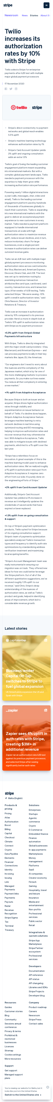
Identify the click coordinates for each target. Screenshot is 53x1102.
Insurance (34, 897)
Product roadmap (38, 1007)
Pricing (8, 813)
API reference (36, 974)
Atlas (7, 817)
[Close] (47, 1087)
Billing (7, 829)
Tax (7, 921)
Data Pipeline (11, 853)
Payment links (12, 893)
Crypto (8, 849)
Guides (8, 1007)
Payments (10, 897)
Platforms (34, 865)
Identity (9, 869)
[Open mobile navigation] (46, 5)
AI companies (36, 873)
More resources (13, 1058)
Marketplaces (36, 853)
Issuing (8, 877)
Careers (33, 1011)
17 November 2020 (14, 83)
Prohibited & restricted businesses (11, 1039)
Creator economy (38, 877)
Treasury (9, 929)
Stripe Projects (36, 991)
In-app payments (37, 849)
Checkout (10, 837)
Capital (8, 833)
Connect (9, 845)
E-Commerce (35, 829)
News (25, 15)
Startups (33, 813)
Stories (34, 15)
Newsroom (11, 15)
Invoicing (9, 873)
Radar (8, 905)
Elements (9, 857)
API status (34, 979)
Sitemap (9, 1050)
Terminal (9, 925)
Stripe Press (35, 1019)
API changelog (36, 983)
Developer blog (37, 995)
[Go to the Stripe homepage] (8, 793)
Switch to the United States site (22, 1094)
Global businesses (38, 845)
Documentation (37, 970)
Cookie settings (13, 1054)
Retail (32, 925)
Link (7, 881)
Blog (7, 1015)
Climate (9, 841)
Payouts (9, 901)
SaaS (31, 869)
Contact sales (36, 1023)
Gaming (33, 885)
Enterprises (35, 809)
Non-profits (35, 909)
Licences (9, 1046)
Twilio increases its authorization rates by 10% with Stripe (23, 46)
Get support (11, 1070)
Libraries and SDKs (38, 987)
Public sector (35, 921)
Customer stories (14, 1011)
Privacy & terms (13, 1031)
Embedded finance (38, 833)
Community (10, 1019)
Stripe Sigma (11, 917)
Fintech (32, 881)
